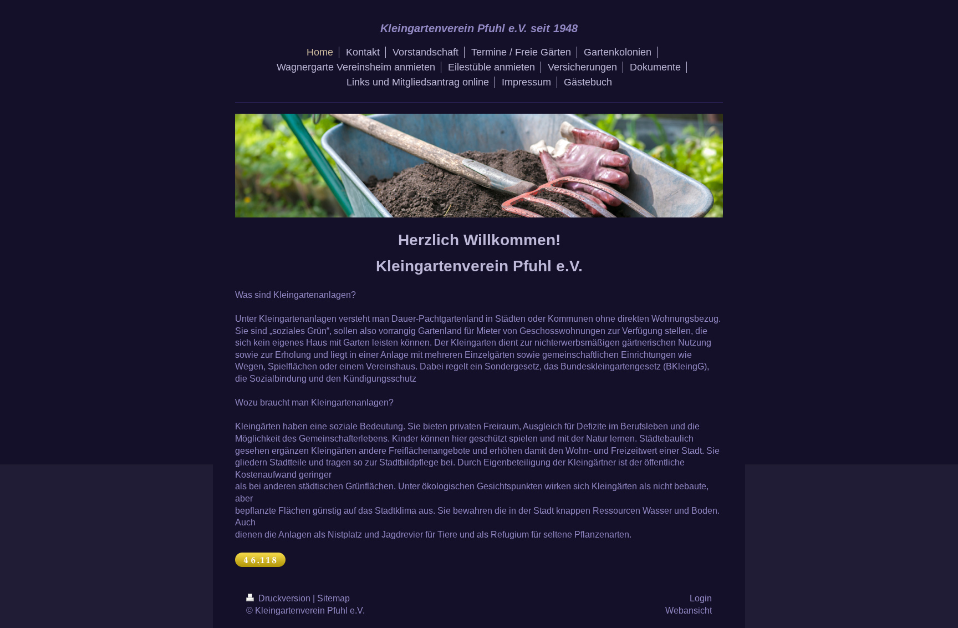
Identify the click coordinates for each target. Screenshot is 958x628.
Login (701, 598)
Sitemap (333, 598)
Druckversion (284, 598)
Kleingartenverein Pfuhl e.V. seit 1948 (479, 28)
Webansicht (688, 610)
